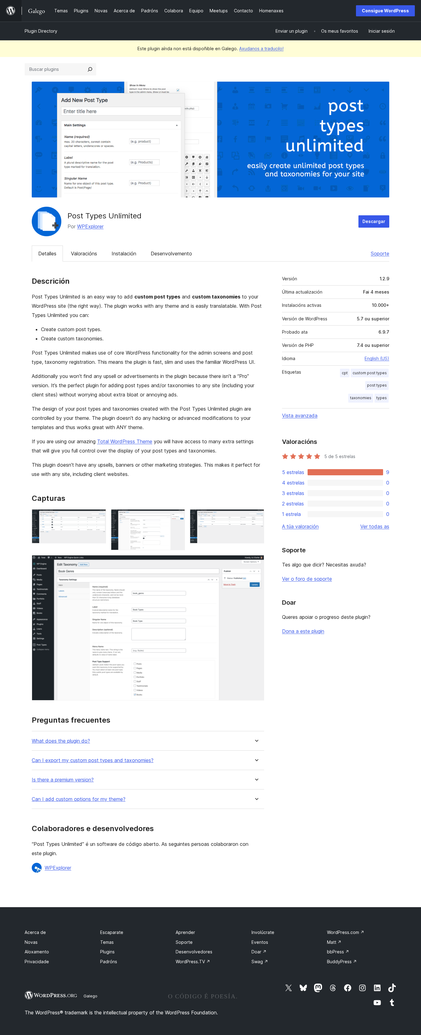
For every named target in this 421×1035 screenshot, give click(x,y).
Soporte (380, 253)
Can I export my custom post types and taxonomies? (92, 760)
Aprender (185, 932)
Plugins (107, 951)
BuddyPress (342, 961)
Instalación (124, 253)
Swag (259, 961)
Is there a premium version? (63, 780)
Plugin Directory (41, 31)
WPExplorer (90, 226)
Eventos (259, 942)
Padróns (108, 961)
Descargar (373, 221)
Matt (334, 942)
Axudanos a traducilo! (261, 48)
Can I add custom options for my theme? (78, 799)
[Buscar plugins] (90, 69)
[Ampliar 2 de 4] (177, 517)
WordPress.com (345, 932)
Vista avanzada (299, 415)
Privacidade (37, 961)
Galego (90, 995)
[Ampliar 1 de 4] (98, 517)
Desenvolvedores (194, 951)
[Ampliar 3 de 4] (256, 517)
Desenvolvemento (171, 253)
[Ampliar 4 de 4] (256, 563)
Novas (31, 942)
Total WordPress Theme (124, 441)
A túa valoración (300, 526)
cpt (345, 373)
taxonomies (360, 398)
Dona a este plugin (303, 631)
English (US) (377, 358)
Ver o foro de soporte (307, 579)
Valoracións (84, 253)
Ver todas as (374, 526)
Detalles (47, 253)
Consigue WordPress (385, 10)
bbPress (338, 951)
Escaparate (111, 932)
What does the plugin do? (61, 741)
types (381, 398)
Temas (107, 942)
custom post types (370, 373)
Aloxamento (37, 951)
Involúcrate (262, 932)
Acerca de (35, 932)
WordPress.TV (193, 961)
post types (377, 385)
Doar (259, 951)
